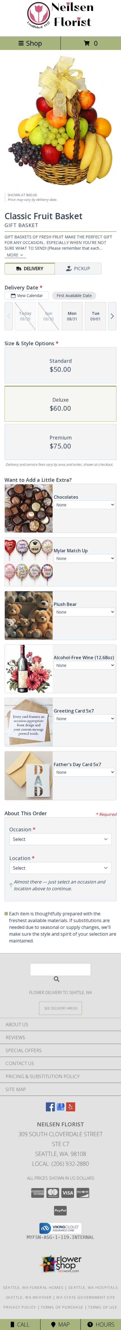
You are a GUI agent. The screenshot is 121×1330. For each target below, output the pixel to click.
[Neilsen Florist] (60, 28)
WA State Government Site (85, 1297)
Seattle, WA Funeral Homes (33, 1287)
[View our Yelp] (70, 1109)
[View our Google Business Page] (60, 1109)
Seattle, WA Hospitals (93, 1287)
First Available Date (74, 295)
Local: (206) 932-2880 (60, 1164)
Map (62, 1324)
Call (22, 1324)
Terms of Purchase (62, 1307)
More (12, 255)
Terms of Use (102, 1307)
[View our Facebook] (50, 1109)
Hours (104, 1324)
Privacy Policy (20, 1307)
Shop (34, 43)
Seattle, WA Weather (29, 1297)
